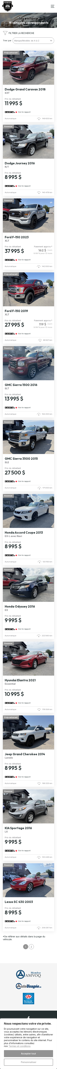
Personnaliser (28, 1062)
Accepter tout (28, 1053)
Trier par (7, 40)
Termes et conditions (20, 1046)
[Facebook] (28, 1018)
